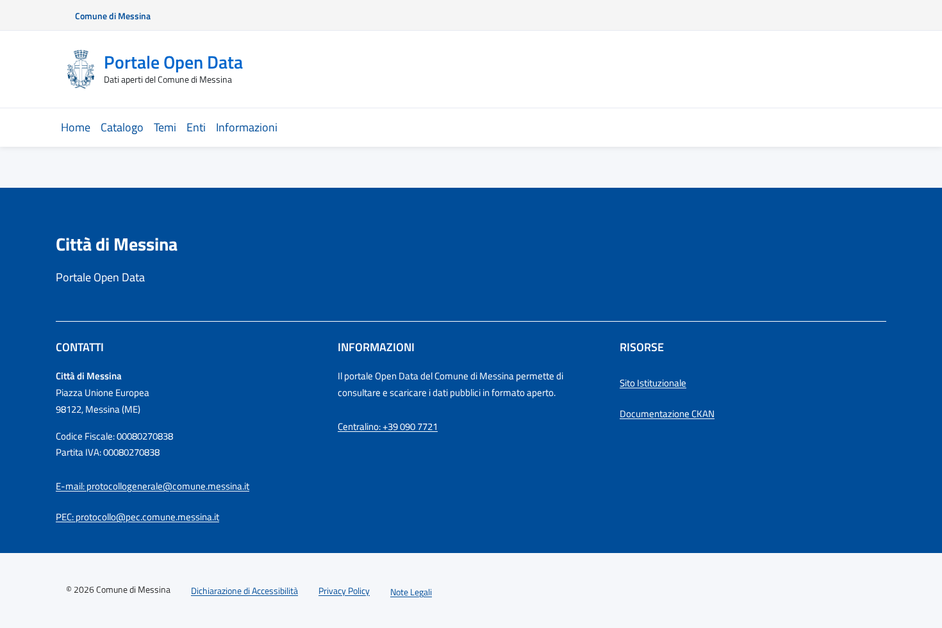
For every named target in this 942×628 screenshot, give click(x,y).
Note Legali (411, 592)
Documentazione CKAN (667, 413)
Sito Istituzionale (653, 383)
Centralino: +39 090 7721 (388, 426)
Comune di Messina (113, 15)
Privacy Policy (344, 590)
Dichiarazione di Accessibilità (244, 590)
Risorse (642, 347)
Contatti (80, 347)
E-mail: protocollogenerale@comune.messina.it (152, 486)
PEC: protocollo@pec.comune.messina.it (137, 516)
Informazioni (376, 347)
